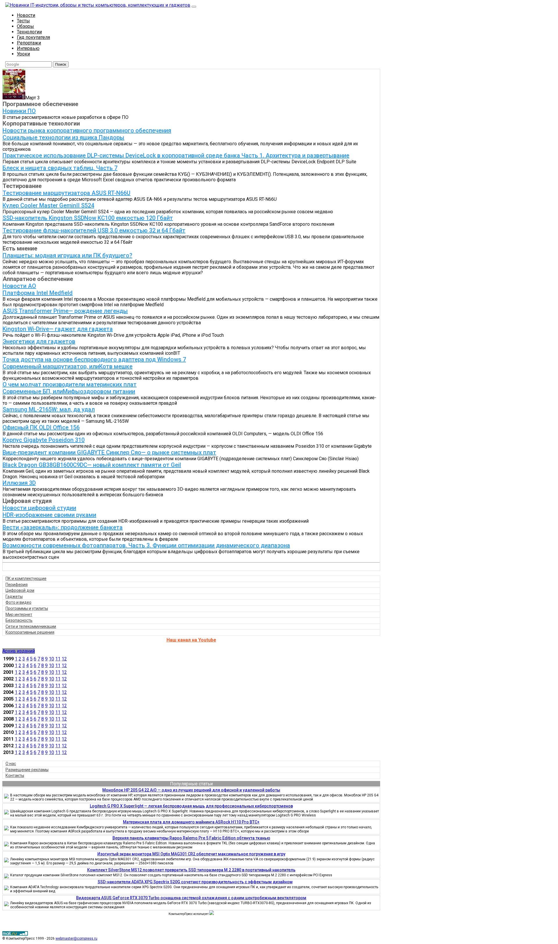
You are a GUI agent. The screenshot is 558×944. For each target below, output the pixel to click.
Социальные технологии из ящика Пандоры (63, 137)
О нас (11, 763)
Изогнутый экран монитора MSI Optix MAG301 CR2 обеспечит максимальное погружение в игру (191, 854)
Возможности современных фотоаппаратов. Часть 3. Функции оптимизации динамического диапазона (146, 545)
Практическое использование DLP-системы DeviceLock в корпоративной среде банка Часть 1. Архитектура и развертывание (176, 155)
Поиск (60, 64)
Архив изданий (18, 651)
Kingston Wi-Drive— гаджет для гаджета (58, 328)
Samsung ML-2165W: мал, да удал (49, 409)
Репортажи (29, 43)
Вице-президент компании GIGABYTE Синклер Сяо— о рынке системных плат (109, 452)
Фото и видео (18, 602)
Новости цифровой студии (39, 507)
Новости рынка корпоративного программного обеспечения (87, 130)
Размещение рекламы (27, 769)
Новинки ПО (19, 111)
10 (51, 659)
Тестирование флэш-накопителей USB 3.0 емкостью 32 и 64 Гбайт (94, 230)
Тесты (23, 21)
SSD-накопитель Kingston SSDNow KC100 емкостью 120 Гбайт (88, 217)
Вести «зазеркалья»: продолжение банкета (63, 527)
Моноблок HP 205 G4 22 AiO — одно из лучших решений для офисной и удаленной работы (191, 790)
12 (64, 659)
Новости (26, 15)
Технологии (29, 32)
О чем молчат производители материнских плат (70, 384)
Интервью (28, 48)
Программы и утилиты (27, 608)
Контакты (15, 775)
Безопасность (19, 620)
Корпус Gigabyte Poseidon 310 (44, 439)
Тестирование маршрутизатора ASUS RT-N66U (66, 192)
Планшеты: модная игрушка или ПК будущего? (67, 255)
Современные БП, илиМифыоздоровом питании (69, 391)
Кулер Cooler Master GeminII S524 (48, 205)
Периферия (17, 584)
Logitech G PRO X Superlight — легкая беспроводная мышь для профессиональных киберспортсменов (191, 806)
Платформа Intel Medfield (38, 292)
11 (57, 659)
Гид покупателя (33, 37)
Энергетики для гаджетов (39, 341)
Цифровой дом (20, 590)
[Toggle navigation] (194, 7)
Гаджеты (14, 596)
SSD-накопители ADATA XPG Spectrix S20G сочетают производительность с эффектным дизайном (195, 881)
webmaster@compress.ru (76, 938)
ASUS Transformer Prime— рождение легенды (65, 310)
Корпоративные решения (30, 632)
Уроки (23, 54)
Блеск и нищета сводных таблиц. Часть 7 (60, 167)
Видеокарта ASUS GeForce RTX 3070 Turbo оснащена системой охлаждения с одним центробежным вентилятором (191, 897)
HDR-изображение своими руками (49, 514)
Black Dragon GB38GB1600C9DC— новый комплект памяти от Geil (92, 464)
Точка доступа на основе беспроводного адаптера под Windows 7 (94, 359)
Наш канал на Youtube (191, 640)
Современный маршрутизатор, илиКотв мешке (68, 366)
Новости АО (19, 285)
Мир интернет (19, 614)
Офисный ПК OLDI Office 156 (41, 427)
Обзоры (25, 26)
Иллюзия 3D (19, 482)
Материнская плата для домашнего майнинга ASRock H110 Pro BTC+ (191, 822)
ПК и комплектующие (26, 578)
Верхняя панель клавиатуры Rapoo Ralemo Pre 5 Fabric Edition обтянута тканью (191, 838)
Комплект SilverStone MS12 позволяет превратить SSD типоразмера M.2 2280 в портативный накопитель (191, 870)
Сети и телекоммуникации (31, 626)
